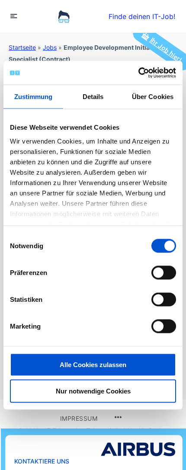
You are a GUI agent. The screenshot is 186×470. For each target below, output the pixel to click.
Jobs (50, 47)
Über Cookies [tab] (152, 96)
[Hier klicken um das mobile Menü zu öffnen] (14, 15)
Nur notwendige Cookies (93, 391)
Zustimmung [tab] (33, 96)
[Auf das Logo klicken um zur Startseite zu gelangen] (64, 16)
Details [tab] (93, 96)
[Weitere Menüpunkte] (118, 418)
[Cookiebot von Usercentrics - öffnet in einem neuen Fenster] (138, 72)
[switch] (163, 273)
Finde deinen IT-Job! (142, 16)
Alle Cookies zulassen (93, 364)
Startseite (22, 47)
